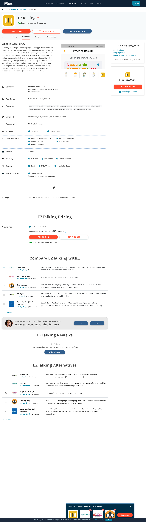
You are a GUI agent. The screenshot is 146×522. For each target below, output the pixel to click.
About (99, 3)
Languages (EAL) (119, 53)
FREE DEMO (16, 31)
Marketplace (73, 3)
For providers (60, 3)
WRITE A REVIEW (77, 31)
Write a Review (54, 352)
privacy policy (99, 520)
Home (6, 9)
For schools (49, 3)
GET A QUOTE (74, 237)
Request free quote (128, 87)
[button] (66, 75)
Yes (81, 323)
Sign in (136, 3)
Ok (109, 520)
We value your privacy (129, 92)
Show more (7, 312)
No (97, 323)
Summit (83, 3)
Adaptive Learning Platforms (124, 55)
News (92, 3)
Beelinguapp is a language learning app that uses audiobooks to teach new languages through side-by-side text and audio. (76, 402)
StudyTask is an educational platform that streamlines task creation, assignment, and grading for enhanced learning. (73, 375)
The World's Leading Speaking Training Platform (64, 393)
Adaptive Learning (18, 9)
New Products (118, 50)
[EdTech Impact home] (8, 3)
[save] (37, 18)
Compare (125, 515)
